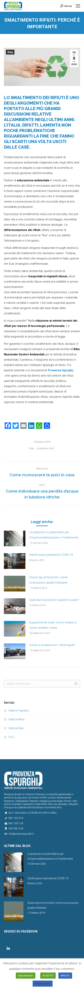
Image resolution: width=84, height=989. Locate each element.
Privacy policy (42, 983)
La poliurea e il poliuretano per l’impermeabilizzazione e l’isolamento (54, 534)
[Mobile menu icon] (78, 6)
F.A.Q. (11, 737)
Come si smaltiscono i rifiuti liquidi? (52, 645)
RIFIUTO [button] (65, 975)
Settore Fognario (18, 710)
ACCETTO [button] (48, 975)
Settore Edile (15, 728)
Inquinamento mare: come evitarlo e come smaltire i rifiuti (53, 625)
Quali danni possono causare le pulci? (54, 600)
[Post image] (14, 538)
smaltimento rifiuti (45, 448)
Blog (10, 52)
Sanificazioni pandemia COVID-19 (51, 555)
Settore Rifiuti (16, 719)
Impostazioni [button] (25, 975)
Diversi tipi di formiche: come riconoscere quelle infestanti (48, 580)
